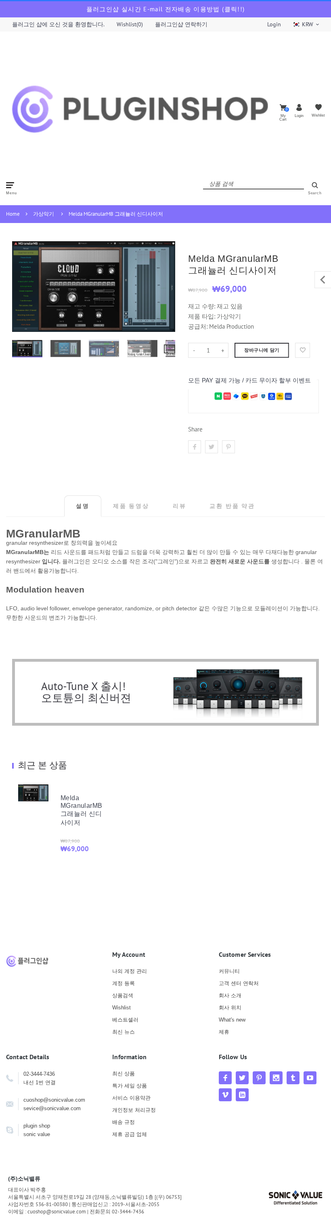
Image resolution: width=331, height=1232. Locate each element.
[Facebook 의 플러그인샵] (225, 1077)
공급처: (197, 326)
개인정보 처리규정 (134, 1110)
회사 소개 (230, 995)
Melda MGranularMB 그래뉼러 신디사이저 (116, 213)
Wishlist (121, 1008)
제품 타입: (201, 316)
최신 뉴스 (123, 1032)
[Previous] (21, 286)
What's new (232, 1020)
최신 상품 (123, 1074)
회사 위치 (230, 1008)
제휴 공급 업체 (129, 1134)
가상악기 (43, 213)
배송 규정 (123, 1122)
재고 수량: (202, 306)
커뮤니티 (229, 971)
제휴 (224, 1032)
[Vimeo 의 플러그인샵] (225, 1094)
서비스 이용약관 (131, 1098)
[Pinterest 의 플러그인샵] (259, 1077)
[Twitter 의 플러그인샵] (242, 1077)
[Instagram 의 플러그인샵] (276, 1077)
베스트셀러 (125, 1020)
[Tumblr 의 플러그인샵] (293, 1077)
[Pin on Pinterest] (228, 446)
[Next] (165, 286)
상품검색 (122, 995)
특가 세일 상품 (129, 1086)
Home (13, 213)
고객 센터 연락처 (239, 983)
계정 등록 (123, 983)
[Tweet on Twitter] (211, 446)
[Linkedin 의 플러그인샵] (242, 1094)
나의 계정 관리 (129, 971)
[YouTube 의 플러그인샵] (310, 1077)
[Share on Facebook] (194, 446)
